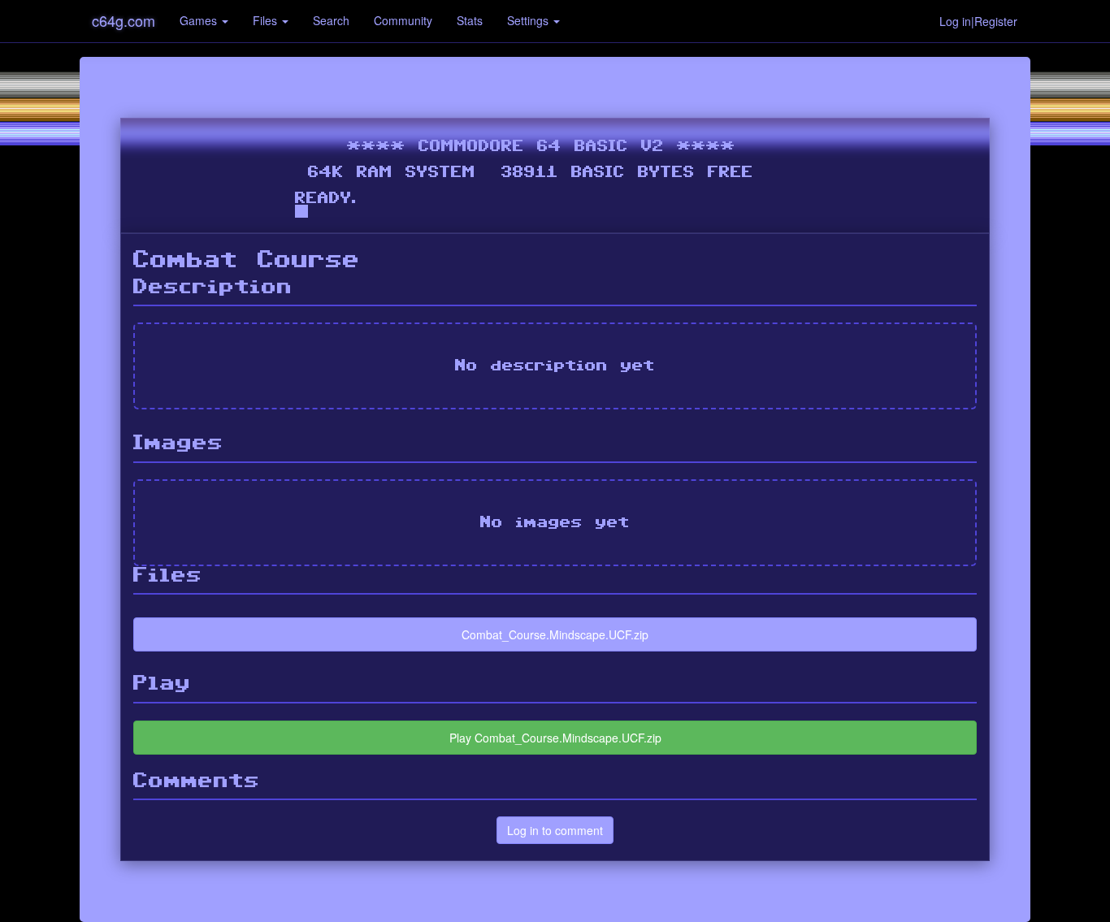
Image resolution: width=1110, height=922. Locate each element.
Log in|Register (978, 21)
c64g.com (123, 20)
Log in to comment (555, 830)
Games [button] (200, 20)
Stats (470, 20)
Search (331, 20)
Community (403, 20)
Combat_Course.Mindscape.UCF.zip (555, 634)
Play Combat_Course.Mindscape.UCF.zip (555, 737)
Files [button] (266, 20)
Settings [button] (529, 20)
